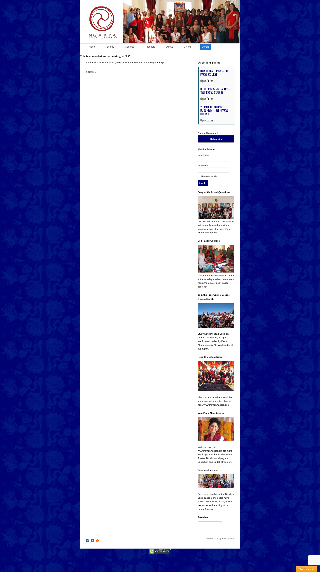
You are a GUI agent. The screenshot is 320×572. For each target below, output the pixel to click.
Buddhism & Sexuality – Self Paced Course (215, 91)
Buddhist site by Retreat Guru (220, 538)
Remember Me (209, 176)
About (169, 46)
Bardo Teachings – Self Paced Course (215, 73)
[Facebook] (88, 540)
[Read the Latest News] (216, 376)
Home (92, 46)
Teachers (150, 46)
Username (203, 155)
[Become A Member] (216, 481)
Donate (205, 46)
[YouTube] (93, 540)
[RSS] (98, 540)
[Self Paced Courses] (216, 271)
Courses (129, 46)
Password (203, 165)
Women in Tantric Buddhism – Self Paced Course (214, 110)
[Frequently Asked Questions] (216, 217)
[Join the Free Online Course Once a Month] (216, 315)
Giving (187, 46)
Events (110, 46)
